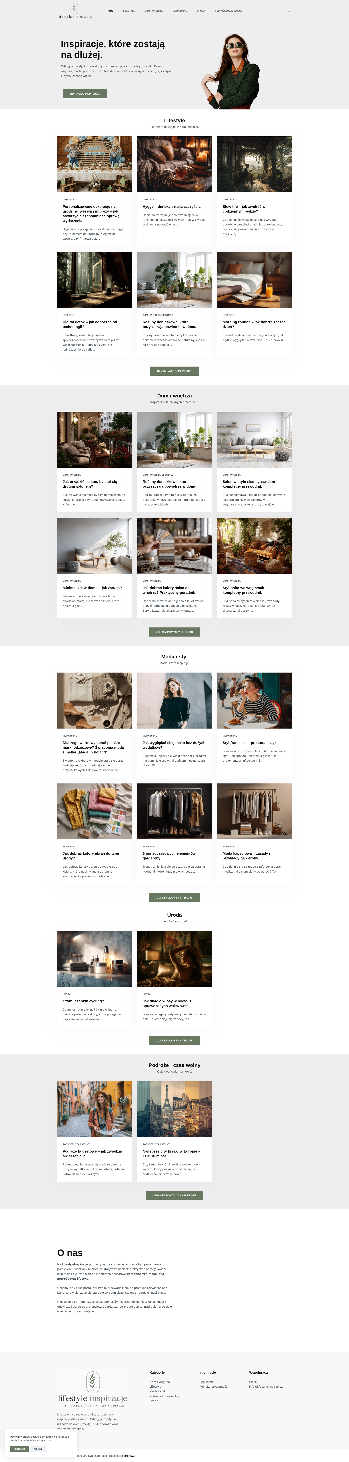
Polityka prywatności (213, 1386)
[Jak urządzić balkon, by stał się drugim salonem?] (94, 440)
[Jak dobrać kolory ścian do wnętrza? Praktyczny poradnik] (174, 546)
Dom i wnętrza (154, 10)
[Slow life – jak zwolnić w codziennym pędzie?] (254, 164)
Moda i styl (180, 10)
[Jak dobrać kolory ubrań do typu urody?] (94, 811)
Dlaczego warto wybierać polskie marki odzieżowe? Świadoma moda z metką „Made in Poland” (93, 747)
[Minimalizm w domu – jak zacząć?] (94, 546)
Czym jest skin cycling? (83, 1001)
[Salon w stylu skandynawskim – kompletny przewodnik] (254, 440)
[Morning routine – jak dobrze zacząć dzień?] (254, 280)
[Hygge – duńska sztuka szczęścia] (174, 164)
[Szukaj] (290, 11)
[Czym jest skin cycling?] (94, 959)
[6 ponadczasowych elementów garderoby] (174, 811)
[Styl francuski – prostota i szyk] (254, 701)
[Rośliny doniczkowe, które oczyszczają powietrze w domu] (174, 280)
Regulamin (206, 1382)
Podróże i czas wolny (228, 10)
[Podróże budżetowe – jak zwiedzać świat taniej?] (94, 1109)
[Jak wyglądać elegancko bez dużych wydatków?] (174, 701)
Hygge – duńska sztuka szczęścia (171, 207)
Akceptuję (19, 1448)
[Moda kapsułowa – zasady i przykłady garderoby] (254, 811)
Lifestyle (129, 10)
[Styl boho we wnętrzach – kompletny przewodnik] (254, 546)
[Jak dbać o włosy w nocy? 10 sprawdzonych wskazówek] (174, 959)
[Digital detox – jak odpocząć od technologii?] (94, 280)
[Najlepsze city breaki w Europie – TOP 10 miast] (174, 1109)
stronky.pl (130, 1455)
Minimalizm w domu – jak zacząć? (92, 588)
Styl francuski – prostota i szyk (249, 743)
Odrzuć (38, 1448)
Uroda (201, 10)
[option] (174, 69)
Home (110, 10)
